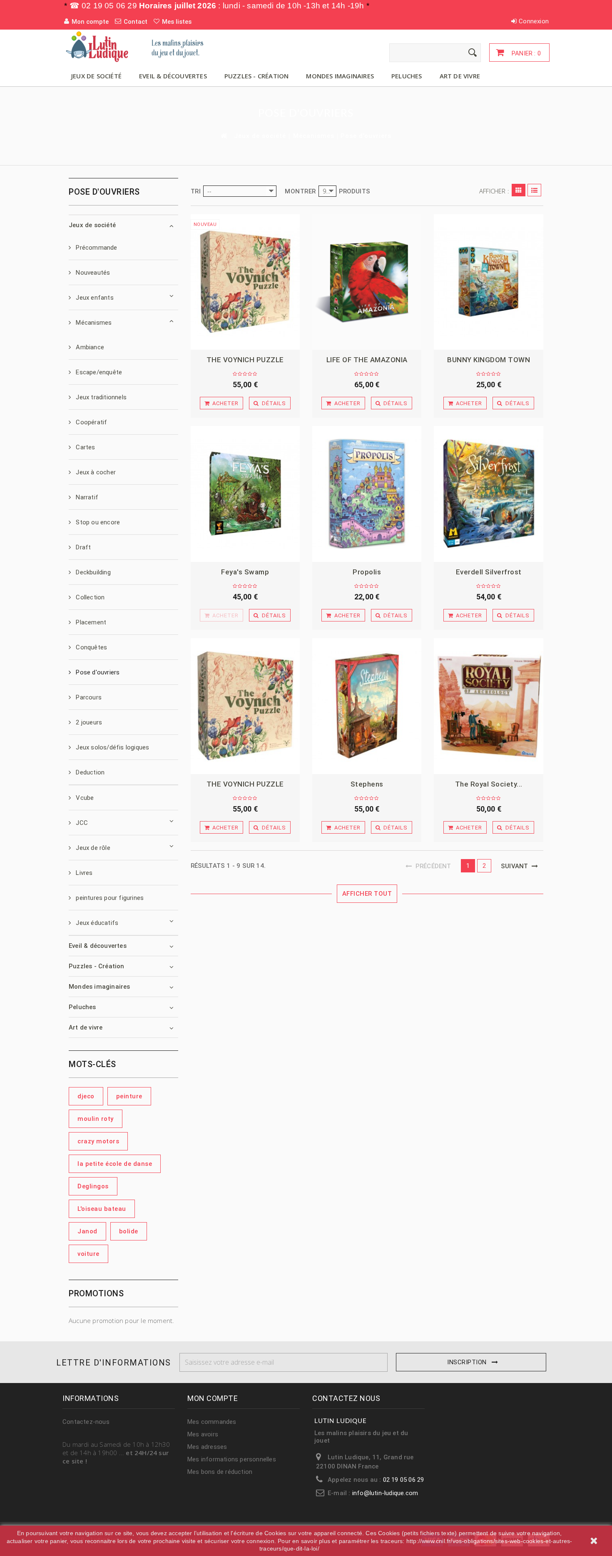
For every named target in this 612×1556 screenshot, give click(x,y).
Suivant (516, 866)
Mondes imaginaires (340, 76)
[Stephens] (366, 706)
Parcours (88, 697)
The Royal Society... (488, 784)
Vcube (84, 798)
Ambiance (89, 347)
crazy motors (98, 1141)
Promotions (96, 1293)
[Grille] (518, 190)
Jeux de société (96, 76)
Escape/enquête (98, 372)
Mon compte (212, 1398)
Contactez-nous (85, 1422)
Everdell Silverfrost (489, 572)
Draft (82, 547)
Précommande (95, 247)
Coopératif (90, 422)
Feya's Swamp (245, 572)
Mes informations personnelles (231, 1459)
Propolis (367, 572)
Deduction (89, 772)
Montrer (300, 191)
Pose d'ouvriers (96, 672)
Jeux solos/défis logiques (111, 747)
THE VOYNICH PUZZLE (245, 360)
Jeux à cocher (95, 472)
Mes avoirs (202, 1434)
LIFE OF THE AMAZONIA (367, 360)
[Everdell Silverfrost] (488, 494)
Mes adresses (207, 1447)
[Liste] (534, 190)
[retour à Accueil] (223, 136)
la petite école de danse (114, 1164)
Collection (89, 597)
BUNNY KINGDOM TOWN (488, 360)
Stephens (367, 784)
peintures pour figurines (109, 898)
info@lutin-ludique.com (385, 1493)
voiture (88, 1254)
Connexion (534, 21)
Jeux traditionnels (100, 397)
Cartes (84, 447)
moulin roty (95, 1119)
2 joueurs (88, 722)
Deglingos (93, 1186)
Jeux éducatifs (96, 923)
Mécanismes (313, 136)
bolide (128, 1231)
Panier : (525, 53)
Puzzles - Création (256, 76)
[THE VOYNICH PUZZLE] (245, 282)
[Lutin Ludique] (139, 46)
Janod (87, 1231)
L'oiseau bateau (101, 1209)
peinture (129, 1096)
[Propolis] (366, 494)
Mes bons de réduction (219, 1472)
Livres (83, 873)
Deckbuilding (92, 572)
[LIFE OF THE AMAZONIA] (366, 282)
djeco (86, 1096)
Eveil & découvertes (173, 76)
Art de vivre (460, 76)
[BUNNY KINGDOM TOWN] (488, 282)
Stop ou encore (97, 522)
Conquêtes (90, 647)
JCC (81, 823)
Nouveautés (92, 272)
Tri (196, 191)
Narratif (86, 497)
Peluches (406, 76)
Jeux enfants (94, 297)
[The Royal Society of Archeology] (488, 706)
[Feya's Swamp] (245, 494)
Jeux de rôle (92, 848)
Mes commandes (211, 1422)
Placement (90, 622)
